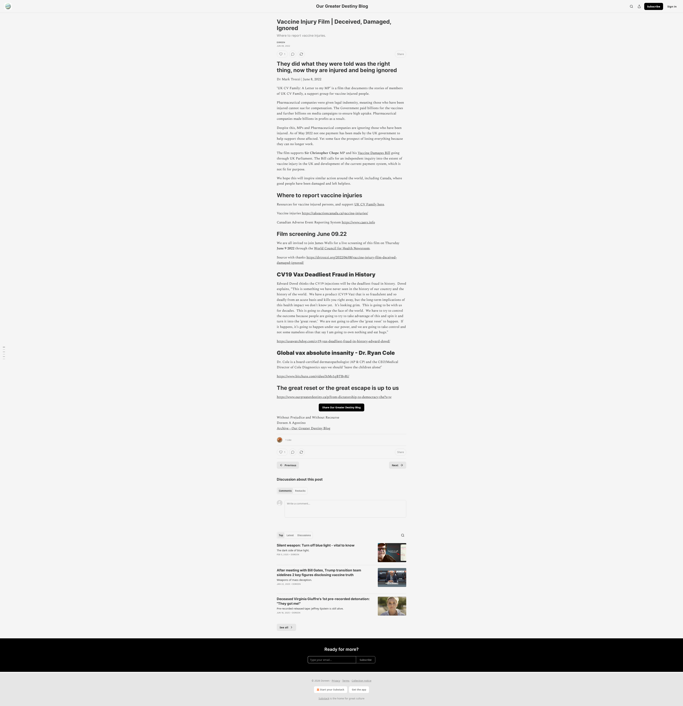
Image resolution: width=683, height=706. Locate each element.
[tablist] (292, 490)
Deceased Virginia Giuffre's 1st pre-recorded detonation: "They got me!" (323, 601)
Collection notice (361, 680)
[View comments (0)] (292, 54)
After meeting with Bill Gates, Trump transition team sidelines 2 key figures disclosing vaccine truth (319, 572)
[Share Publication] (639, 6)
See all (284, 627)
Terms (346, 680)
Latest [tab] (290, 535)
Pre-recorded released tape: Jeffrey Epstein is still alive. (310, 608)
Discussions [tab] (304, 535)
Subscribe (653, 6)
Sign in (672, 6)
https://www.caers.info (358, 222)
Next (395, 465)
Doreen (281, 42)
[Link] (272, 67)
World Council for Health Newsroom (342, 248)
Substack (324, 698)
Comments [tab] (285, 490)
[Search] (631, 6)
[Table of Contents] (3, 353)
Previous (290, 465)
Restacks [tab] (300, 490)
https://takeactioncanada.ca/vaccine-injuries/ (335, 213)
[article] (341, 553)
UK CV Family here (369, 204)
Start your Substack (332, 689)
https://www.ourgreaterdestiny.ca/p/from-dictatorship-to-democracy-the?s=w (334, 397)
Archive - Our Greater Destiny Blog (303, 428)
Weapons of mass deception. (294, 580)
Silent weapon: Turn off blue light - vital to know (315, 545)
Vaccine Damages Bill (374, 153)
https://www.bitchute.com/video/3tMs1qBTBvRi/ (313, 376)
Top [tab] (281, 535)
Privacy (336, 680)
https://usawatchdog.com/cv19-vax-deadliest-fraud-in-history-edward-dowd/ (333, 341)
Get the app (359, 689)
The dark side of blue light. (293, 550)
